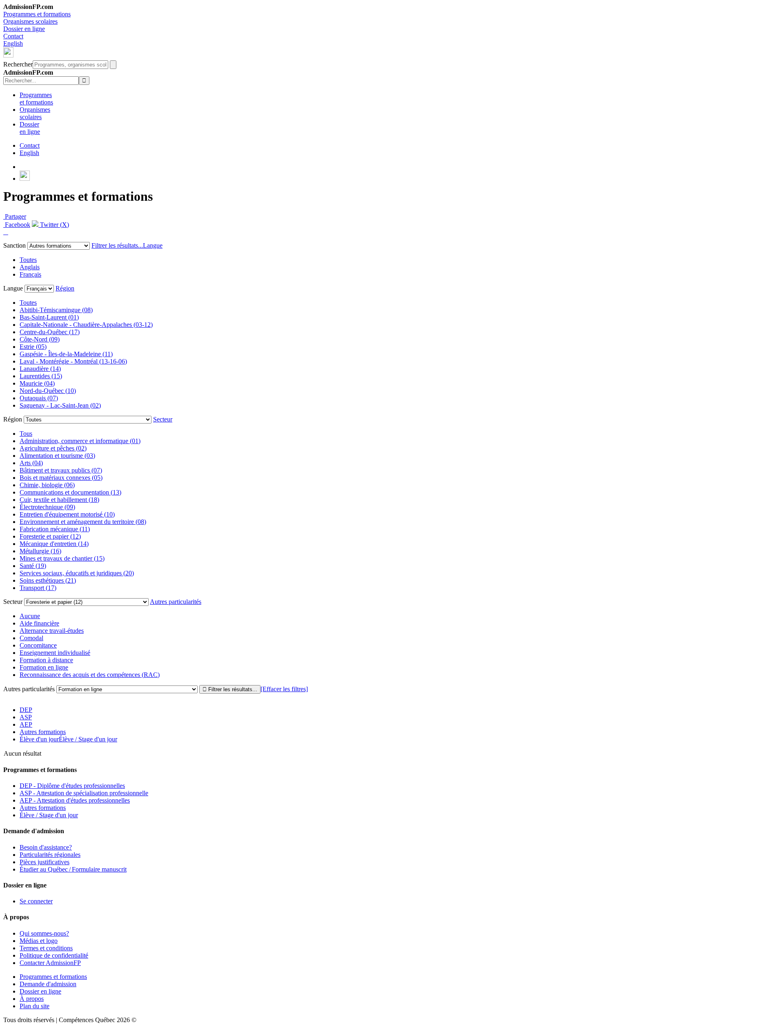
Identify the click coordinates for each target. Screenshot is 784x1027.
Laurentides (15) (41, 376)
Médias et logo (39, 940)
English (13, 43)
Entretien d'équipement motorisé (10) (67, 514)
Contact (13, 36)
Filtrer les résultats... (117, 245)
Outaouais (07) (39, 398)
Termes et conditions (46, 948)
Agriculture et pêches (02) (53, 448)
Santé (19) (33, 565)
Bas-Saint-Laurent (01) (49, 317)
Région (65, 288)
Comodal (31, 637)
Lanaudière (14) (40, 368)
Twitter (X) (53, 224)
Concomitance (38, 645)
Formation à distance (46, 660)
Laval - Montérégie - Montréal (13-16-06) (73, 361)
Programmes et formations (37, 14)
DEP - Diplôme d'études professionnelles (72, 785)
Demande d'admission (48, 983)
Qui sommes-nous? (44, 933)
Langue (153, 245)
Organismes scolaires (30, 21)
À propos (32, 998)
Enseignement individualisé (55, 652)
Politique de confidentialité (54, 955)
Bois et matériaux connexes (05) (61, 477)
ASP (26, 717)
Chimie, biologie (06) (47, 484)
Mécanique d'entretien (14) (54, 543)
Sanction (14, 245)
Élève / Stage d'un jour (49, 815)
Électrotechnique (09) (47, 507)
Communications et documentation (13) (70, 492)
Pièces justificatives (44, 861)
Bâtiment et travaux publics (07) (61, 470)
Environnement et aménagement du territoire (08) (83, 521)
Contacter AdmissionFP (50, 962)
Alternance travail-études (52, 630)
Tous (26, 433)
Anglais (30, 267)
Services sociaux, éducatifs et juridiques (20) (77, 573)
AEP (26, 724)
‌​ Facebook (16, 224)
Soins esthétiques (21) (48, 580)
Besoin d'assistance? (46, 847)
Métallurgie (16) (40, 551)
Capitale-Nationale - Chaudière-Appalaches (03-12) (86, 324)
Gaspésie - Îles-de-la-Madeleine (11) (66, 353)
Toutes (28, 259)
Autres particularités (175, 601)
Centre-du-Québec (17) (50, 331)
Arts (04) (31, 462)
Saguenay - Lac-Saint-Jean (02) (60, 405)
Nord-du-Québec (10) (48, 390)
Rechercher (18, 64)
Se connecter (36, 901)
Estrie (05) (33, 346)
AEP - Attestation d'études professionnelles (75, 800)
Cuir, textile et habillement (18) (59, 499)
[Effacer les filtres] (284, 688)
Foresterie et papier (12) (50, 536)
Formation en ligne (44, 667)
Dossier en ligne (24, 28)
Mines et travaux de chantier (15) (62, 558)
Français (30, 274)
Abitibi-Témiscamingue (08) (56, 309)
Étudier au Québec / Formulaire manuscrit (73, 869)
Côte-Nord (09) (40, 339)
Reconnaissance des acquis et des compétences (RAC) (90, 674)
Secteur (162, 419)
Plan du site (34, 1006)
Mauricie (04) (37, 383)
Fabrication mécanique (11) (55, 529)
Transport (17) (38, 587)
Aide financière (39, 623)
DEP (26, 709)
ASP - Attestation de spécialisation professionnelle (84, 793)
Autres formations (43, 731)
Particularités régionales (50, 854)
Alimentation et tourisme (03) (57, 455)
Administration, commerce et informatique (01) (80, 440)
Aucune (30, 615)
